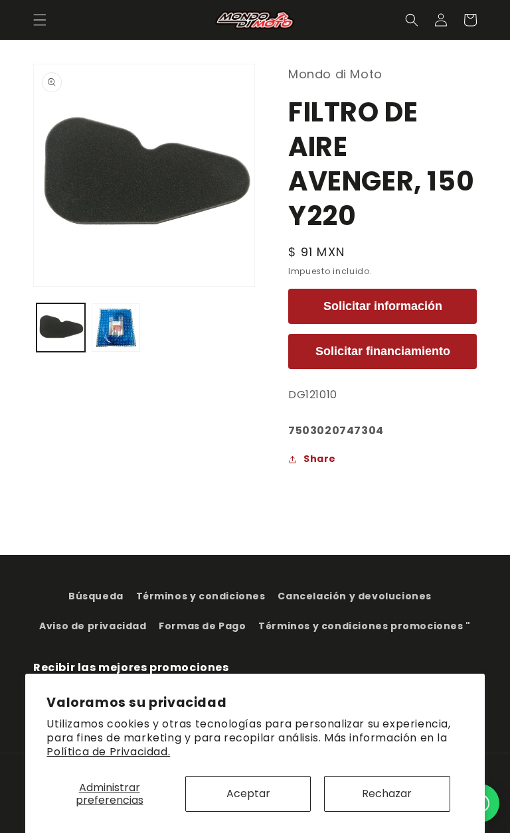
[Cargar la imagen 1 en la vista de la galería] (61, 327)
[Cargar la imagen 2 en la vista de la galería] (116, 327)
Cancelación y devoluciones (355, 596)
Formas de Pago (202, 626)
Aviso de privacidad (92, 626)
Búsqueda (96, 596)
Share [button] (319, 458)
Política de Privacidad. (108, 751)
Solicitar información (382, 306)
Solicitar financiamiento (382, 351)
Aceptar (248, 793)
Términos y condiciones (201, 596)
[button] (39, 20)
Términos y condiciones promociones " (364, 626)
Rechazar (387, 793)
